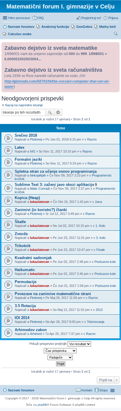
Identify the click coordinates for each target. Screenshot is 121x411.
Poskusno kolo (105, 261)
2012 (99, 309)
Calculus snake (19, 34)
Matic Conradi (40, 188)
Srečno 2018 (26, 135)
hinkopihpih (38, 175)
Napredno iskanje (58, 112)
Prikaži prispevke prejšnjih (48, 343)
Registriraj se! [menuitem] (91, 18)
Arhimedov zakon (31, 330)
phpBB (42, 404)
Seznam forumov (21, 390)
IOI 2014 (22, 318)
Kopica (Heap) (27, 198)
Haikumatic (25, 270)
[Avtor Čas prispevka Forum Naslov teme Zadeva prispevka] (60, 350)
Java (98, 201)
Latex (19, 147)
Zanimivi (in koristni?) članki (41, 210)
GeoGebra (84, 26)
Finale (100, 249)
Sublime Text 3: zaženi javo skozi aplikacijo (54, 184)
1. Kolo (100, 225)
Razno (92, 139)
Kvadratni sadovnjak (33, 258)
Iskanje (50, 112)
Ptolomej (36, 139)
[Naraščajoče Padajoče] (60, 357)
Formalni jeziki (28, 159)
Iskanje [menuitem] (116, 34)
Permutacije (25, 282)
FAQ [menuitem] (40, 18)
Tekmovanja (95, 321)
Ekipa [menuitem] (103, 390)
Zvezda (21, 234)
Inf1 (32, 151)
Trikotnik (23, 246)
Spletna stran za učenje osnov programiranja (56, 171)
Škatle (20, 222)
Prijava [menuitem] (113, 18)
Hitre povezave (19, 18)
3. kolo (100, 237)
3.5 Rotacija (25, 306)
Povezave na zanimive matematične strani (53, 294)
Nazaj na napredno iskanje (24, 105)
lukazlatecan (39, 201)
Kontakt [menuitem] (86, 390)
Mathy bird (107, 26)
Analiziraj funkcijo (55, 26)
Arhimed (36, 333)
